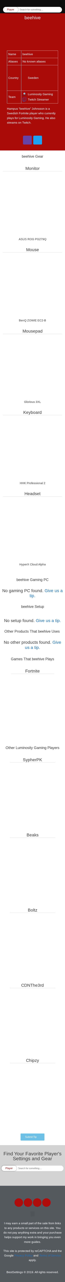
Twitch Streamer (38, 99)
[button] (60, 3)
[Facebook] (19, 1202)
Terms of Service (50, 1255)
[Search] (59, 9)
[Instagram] (37, 1202)
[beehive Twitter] (37, 140)
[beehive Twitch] (27, 140)
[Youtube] (46, 1202)
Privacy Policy (23, 1255)
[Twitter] (28, 1202)
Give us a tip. (48, 620)
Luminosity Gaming (40, 94)
